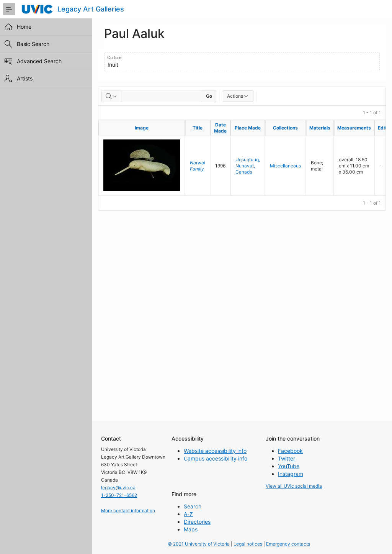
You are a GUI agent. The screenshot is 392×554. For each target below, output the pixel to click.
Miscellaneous (285, 166)
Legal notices (248, 544)
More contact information (128, 510)
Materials (319, 128)
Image (142, 128)
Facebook (290, 450)
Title (198, 128)
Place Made (248, 128)
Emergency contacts (288, 544)
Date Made (220, 128)
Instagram (290, 473)
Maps (191, 529)
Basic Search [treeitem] (33, 44)
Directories (197, 521)
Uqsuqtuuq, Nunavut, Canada (247, 166)
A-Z (188, 514)
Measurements (354, 128)
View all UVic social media (294, 486)
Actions (235, 96)
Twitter (286, 458)
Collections (285, 128)
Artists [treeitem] (25, 78)
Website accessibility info (215, 450)
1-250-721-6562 (119, 495)
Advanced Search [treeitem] (39, 61)
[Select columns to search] (111, 96)
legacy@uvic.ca (118, 487)
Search (192, 506)
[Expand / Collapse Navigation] (9, 9)
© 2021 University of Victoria (199, 544)
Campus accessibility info (215, 458)
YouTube (288, 466)
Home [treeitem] (24, 26)
